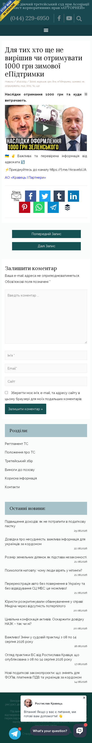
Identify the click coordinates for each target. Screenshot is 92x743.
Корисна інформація (21, 478)
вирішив (41, 81)
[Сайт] (46, 382)
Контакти (12, 487)
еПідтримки (64, 81)
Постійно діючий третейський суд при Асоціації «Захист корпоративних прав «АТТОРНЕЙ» (46, 6)
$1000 (33, 81)
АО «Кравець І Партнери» (25, 177)
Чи (33, 85)
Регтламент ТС (16, 444)
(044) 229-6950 (29, 18)
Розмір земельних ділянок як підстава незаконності (46, 557)
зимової (76, 81)
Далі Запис (46, 246)
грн (49, 81)
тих (23, 85)
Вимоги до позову (20, 470)
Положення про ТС (20, 452)
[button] (46, 30)
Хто (28, 85)
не (83, 81)
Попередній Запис (46, 234)
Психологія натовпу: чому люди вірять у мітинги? (43, 570)
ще (38, 85)
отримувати (12, 85)
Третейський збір (19, 461)
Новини (9, 81)
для (54, 81)
